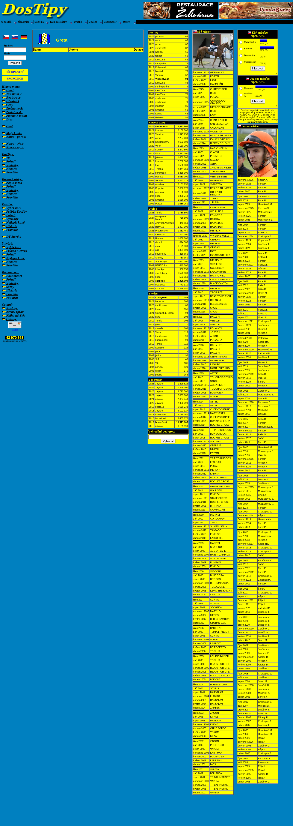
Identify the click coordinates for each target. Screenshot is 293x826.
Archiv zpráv (15, 312)
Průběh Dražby (16, 211)
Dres (9, 119)
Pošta (15, 329)
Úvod (10, 90)
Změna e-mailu (16, 115)
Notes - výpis (15, 143)
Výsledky (12, 165)
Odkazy (11, 319)
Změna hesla (15, 108)
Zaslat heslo (14, 112)
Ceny (9, 105)
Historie (11, 168)
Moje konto (14, 133)
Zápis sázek (14, 183)
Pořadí (10, 161)
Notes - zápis (15, 147)
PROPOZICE (15, 78)
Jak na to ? (14, 94)
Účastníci (12, 101)
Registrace (13, 97)
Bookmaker (14, 276)
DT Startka (13, 236)
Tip (8, 157)
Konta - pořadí (16, 136)
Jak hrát (12, 297)
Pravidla (12, 172)
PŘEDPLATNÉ (15, 72)
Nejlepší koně (15, 222)
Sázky (10, 286)
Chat (9, 126)
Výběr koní (13, 208)
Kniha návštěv (15, 315)
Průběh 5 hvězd (16, 250)
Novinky (12, 308)
